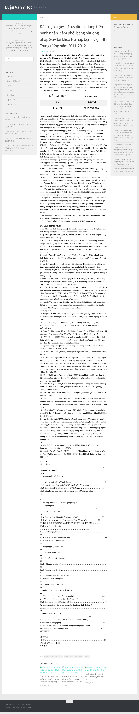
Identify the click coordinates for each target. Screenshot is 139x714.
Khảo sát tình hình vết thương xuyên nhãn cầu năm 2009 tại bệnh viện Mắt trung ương (49, 679)
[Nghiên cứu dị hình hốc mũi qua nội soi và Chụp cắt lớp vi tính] (96, 668)
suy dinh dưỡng (79, 656)
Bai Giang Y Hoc (12, 76)
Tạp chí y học (11, 100)
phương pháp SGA (68, 656)
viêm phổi (87, 656)
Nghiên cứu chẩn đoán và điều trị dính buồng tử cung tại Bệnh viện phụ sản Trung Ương (72, 679)
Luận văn (43, 17)
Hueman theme (27, 707)
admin (43, 51)
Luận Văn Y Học (18, 7)
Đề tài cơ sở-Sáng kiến (13, 81)
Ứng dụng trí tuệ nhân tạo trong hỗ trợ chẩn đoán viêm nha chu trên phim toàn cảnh (124, 161)
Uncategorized (11, 104)
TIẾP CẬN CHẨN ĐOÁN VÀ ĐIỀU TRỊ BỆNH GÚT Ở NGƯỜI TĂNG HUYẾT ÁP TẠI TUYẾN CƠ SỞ (19, 148)
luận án (9, 86)
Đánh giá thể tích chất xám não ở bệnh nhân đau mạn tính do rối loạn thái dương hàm (123, 77)
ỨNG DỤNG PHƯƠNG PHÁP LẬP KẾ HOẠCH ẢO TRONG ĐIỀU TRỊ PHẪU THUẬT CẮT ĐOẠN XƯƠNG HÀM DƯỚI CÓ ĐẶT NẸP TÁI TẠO (123, 135)
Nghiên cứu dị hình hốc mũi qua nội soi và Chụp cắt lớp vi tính (94, 676)
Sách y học (10, 95)
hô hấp (60, 656)
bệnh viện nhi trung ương (50, 656)
